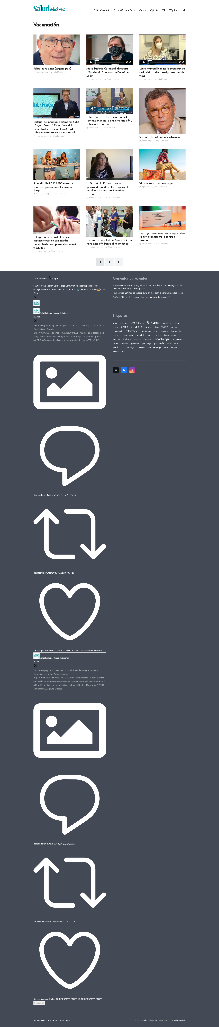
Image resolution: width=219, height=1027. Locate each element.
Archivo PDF (39, 1020)
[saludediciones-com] (49, 8)
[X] (116, 370)
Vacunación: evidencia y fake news (159, 137)
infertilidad (158, 335)
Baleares (153, 323)
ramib (169, 343)
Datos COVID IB (161, 327)
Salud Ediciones (59, 72)
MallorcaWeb (180, 1020)
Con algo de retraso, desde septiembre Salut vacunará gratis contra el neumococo (162, 236)
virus (123, 351)
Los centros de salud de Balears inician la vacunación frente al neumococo (109, 241)
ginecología (128, 335)
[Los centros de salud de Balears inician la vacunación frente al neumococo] (109, 221)
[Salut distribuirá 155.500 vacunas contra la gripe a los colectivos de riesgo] (56, 164)
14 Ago (36, 662)
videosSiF (116, 351)
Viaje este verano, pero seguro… (158, 183)
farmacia (164, 331)
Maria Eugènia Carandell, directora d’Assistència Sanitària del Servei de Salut (107, 71)
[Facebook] (124, 370)
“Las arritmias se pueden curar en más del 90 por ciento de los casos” (152, 293)
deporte (174, 327)
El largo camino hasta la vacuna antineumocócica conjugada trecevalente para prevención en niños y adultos (55, 242)
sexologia (130, 347)
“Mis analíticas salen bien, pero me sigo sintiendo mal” (145, 297)
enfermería (131, 331)
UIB (166, 347)
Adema (115, 323)
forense (117, 335)
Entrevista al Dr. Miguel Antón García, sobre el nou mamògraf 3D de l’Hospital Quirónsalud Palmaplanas (147, 287)
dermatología (118, 331)
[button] (184, 10)
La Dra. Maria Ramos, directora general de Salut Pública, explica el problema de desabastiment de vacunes (107, 188)
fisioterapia (176, 331)
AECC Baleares (137, 323)
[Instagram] (132, 370)
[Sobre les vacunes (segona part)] (56, 49)
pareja (115, 343)
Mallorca (127, 339)
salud (176, 343)
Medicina (137, 339)
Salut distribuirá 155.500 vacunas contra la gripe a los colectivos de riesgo (53, 186)
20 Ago (36, 317)
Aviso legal (65, 1020)
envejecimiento (145, 331)
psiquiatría (159, 343)
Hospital (140, 335)
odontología (162, 339)
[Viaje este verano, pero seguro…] (162, 164)
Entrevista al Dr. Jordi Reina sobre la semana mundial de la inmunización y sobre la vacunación (109, 120)
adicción (124, 323)
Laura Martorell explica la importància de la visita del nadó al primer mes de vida (162, 71)
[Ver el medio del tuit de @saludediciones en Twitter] (69, 418)
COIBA (115, 327)
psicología (146, 343)
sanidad (118, 347)
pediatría (124, 343)
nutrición (148, 339)
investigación (170, 335)
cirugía (177, 323)
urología (174, 347)
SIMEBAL (141, 347)
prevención (135, 343)
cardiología (166, 323)
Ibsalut (149, 335)
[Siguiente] (119, 262)
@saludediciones (61, 313)
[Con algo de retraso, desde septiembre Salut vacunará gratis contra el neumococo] (162, 218)
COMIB (124, 327)
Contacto (52, 1020)
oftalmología (177, 339)
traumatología (154, 347)
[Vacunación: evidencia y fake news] (162, 111)
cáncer (148, 327)
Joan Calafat (116, 340)
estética (156, 331)
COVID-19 (136, 327)
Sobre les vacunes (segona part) (52, 68)
